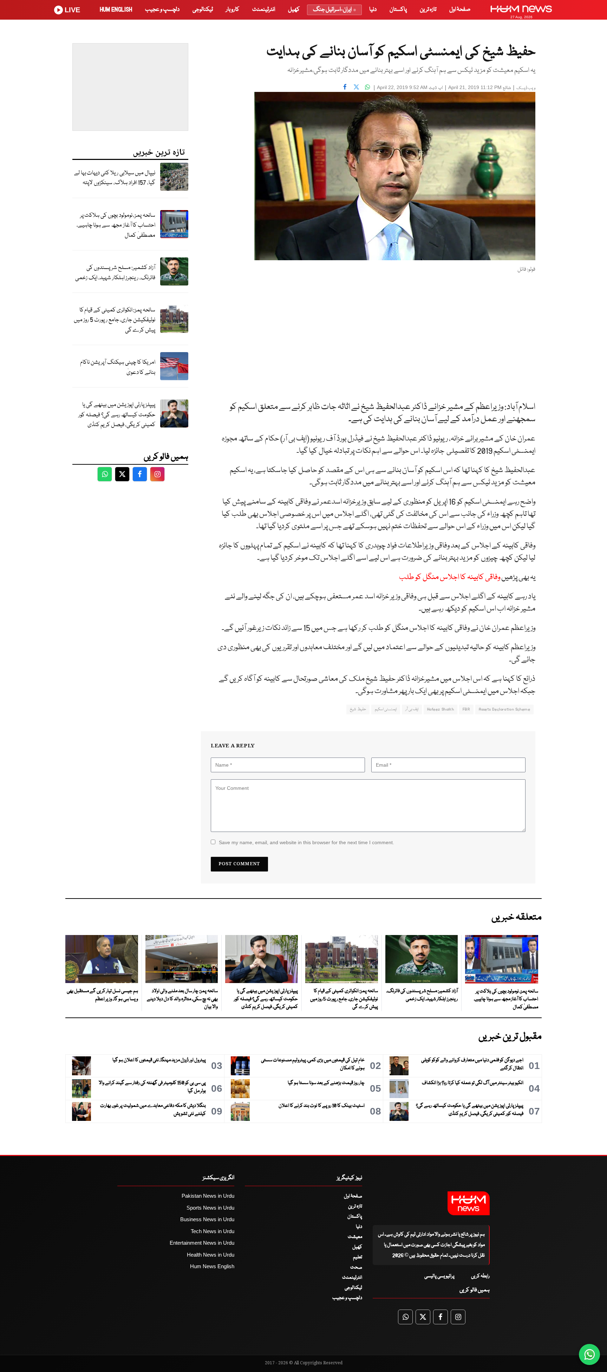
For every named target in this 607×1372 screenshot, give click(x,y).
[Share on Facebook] (345, 86)
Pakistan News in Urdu (208, 1196)
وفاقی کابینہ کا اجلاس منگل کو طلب (449, 577)
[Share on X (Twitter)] (356, 86)
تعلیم (357, 1257)
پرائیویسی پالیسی (439, 1276)
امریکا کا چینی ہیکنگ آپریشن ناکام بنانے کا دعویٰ (117, 367)
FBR (466, 709)
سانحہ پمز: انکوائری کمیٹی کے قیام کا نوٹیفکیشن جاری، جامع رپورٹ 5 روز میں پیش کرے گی (114, 320)
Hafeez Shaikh (440, 709)
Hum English (116, 9)
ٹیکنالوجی (202, 9)
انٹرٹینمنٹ (263, 9)
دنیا (373, 9)
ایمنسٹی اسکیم (386, 709)
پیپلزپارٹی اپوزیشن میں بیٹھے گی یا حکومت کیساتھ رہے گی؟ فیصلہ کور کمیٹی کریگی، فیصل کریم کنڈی (116, 415)
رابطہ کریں (480, 1276)
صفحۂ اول (459, 9)
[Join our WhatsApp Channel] (589, 1354)
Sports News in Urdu (210, 1208)
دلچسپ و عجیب (162, 9)
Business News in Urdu (207, 1219)
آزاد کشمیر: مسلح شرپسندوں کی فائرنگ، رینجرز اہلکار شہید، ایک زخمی (115, 272)
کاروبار (232, 9)
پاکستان (398, 9)
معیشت (355, 1237)
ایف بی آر (411, 709)
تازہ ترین (428, 9)
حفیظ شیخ (358, 709)
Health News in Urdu (210, 1255)
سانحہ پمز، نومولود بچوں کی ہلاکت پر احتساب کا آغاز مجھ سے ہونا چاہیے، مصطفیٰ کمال (116, 225)
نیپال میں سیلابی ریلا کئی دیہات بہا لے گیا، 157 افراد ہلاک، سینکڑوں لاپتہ (114, 178)
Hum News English (212, 1266)
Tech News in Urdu (212, 1231)
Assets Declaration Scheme (504, 709)
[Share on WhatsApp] (367, 86)
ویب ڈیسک (525, 88)
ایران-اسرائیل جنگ (332, 9)
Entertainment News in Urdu (202, 1243)
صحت (356, 1267)
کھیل (294, 9)
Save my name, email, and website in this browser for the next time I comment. (306, 842)
